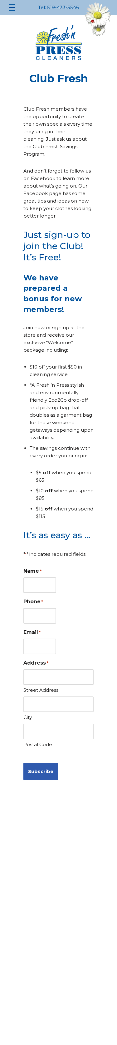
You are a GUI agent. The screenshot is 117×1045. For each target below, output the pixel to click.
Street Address (40, 690)
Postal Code (37, 744)
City (27, 717)
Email (32, 632)
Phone (33, 602)
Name (32, 571)
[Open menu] (12, 8)
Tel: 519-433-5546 (58, 7)
